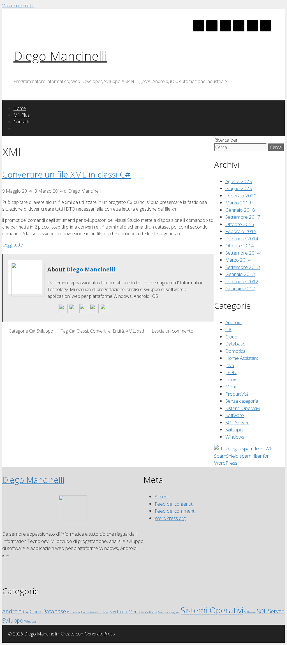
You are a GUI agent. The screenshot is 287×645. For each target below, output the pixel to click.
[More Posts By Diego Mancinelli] (104, 311)
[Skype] (238, 25)
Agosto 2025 (238, 181)
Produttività (237, 394)
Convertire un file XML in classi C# (66, 174)
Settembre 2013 (242, 267)
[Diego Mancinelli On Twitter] (83, 311)
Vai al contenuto (18, 6)
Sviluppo (45, 331)
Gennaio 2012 (240, 288)
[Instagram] (265, 25)
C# (32, 331)
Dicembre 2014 (241, 238)
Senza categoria (241, 401)
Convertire (100, 331)
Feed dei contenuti (174, 504)
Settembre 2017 (242, 217)
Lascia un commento (172, 331)
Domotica (235, 351)
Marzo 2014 (238, 260)
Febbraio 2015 (240, 231)
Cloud (231, 336)
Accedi (161, 496)
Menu (231, 386)
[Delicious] (252, 25)
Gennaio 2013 (240, 274)
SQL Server (237, 422)
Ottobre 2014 (239, 245)
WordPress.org (170, 518)
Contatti (21, 122)
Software (234, 415)
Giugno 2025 (238, 188)
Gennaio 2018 (240, 210)
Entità (118, 331)
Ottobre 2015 (239, 224)
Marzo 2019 (238, 202)
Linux (230, 379)
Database (235, 343)
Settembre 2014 (242, 253)
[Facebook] (198, 25)
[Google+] (211, 25)
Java (229, 365)
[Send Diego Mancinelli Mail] (63, 311)
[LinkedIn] (225, 25)
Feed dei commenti (175, 511)
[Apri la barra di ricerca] (16, 128)
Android (233, 322)
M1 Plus (21, 115)
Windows (234, 437)
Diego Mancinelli (60, 55)
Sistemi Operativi (242, 408)
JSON (231, 372)
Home (19, 108)
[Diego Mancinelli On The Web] (73, 311)
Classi (82, 331)
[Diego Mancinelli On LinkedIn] (94, 311)
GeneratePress (99, 634)
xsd (140, 331)
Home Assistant (241, 358)
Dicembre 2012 (241, 281)
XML (130, 331)
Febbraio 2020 (240, 195)
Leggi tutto (12, 245)
